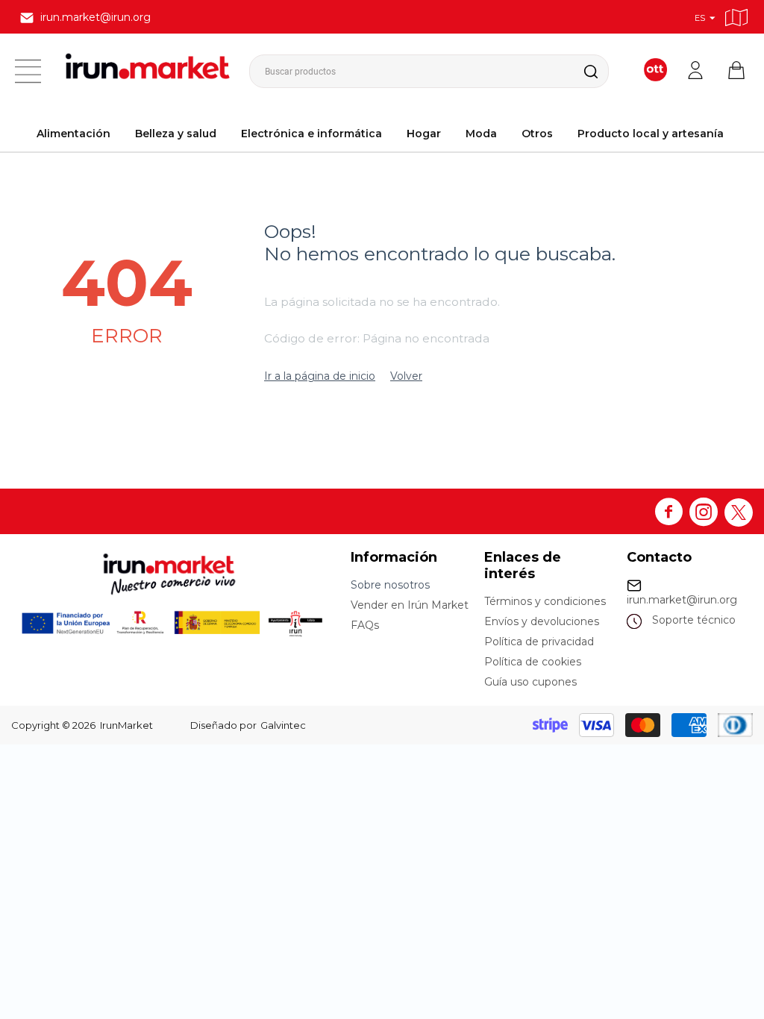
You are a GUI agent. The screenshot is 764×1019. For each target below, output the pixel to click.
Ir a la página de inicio (319, 376)
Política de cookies (532, 661)
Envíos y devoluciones (541, 621)
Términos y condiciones (545, 601)
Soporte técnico (694, 620)
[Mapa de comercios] (736, 15)
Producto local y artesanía (650, 133)
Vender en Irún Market (410, 605)
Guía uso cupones (530, 682)
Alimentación (73, 133)
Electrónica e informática (311, 133)
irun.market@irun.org (682, 599)
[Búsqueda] (579, 71)
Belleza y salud (175, 133)
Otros (537, 133)
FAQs (365, 625)
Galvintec (283, 725)
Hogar (424, 133)
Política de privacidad (539, 641)
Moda (481, 133)
